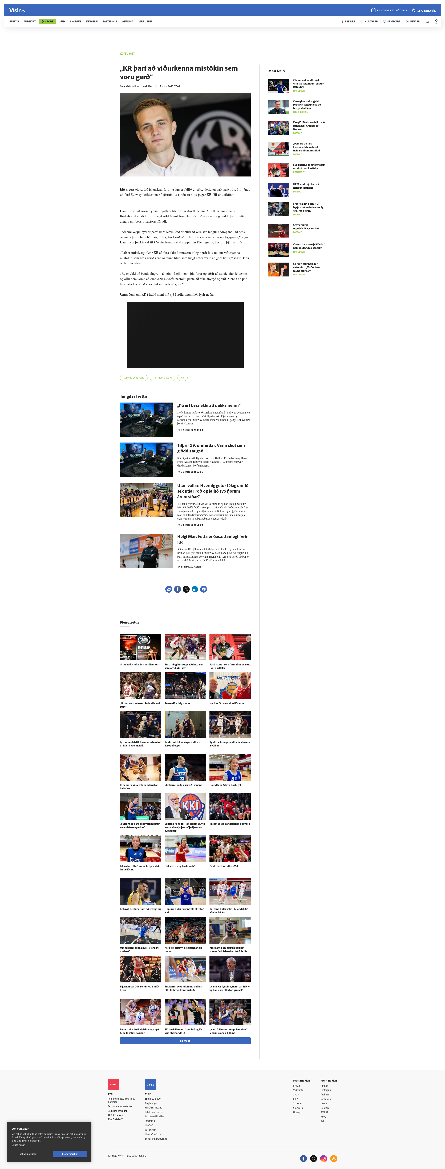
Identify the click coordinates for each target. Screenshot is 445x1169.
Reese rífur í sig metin (177, 703)
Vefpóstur (150, 1130)
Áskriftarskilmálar (154, 1116)
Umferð (149, 1125)
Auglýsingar (151, 1103)
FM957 (324, 1112)
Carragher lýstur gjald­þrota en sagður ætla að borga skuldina (307, 105)
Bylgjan (325, 1108)
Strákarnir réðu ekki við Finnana (183, 785)
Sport (296, 1095)
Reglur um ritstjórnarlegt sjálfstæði (121, 1101)
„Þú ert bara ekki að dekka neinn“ (209, 406)
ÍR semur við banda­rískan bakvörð (229, 824)
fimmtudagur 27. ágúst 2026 (392, 10)
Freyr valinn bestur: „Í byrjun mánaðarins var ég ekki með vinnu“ (308, 207)
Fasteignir (326, 1090)
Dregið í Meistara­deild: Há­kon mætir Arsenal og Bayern (309, 126)
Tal (322, 1121)
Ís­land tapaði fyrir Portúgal (225, 785)
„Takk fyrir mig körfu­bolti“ (180, 866)
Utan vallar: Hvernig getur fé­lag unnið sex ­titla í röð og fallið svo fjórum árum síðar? (213, 491)
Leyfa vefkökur (70, 1154)
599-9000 (118, 1119)
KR (182, 378)
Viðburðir (326, 1099)
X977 (323, 1117)
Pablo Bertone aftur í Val (223, 866)
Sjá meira (185, 1041)
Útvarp (296, 1112)
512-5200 (155, 1099)
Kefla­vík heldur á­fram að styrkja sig (140, 909)
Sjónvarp (298, 1108)
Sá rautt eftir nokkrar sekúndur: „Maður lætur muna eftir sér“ (307, 267)
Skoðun (297, 1103)
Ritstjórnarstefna (154, 1112)
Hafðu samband (153, 1108)
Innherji (325, 1086)
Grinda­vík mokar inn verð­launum (139, 665)
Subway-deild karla (134, 378)
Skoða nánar (18, 1145)
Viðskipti (298, 1090)
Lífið (295, 1099)
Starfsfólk (150, 1121)
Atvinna (325, 1095)
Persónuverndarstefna (120, 1106)
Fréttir (296, 1086)
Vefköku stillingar (28, 1154)
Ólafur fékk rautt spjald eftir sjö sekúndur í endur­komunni (308, 84)
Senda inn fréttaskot (156, 1139)
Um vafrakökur (153, 1134)
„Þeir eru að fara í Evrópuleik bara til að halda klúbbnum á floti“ (307, 147)
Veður (324, 1103)
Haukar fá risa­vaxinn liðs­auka (226, 703)
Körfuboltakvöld (162, 378)
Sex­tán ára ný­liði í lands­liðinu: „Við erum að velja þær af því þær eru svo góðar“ (185, 827)
